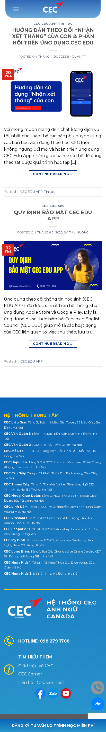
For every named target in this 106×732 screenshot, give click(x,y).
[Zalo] (53, 693)
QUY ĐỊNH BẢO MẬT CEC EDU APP (53, 215)
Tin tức (65, 23)
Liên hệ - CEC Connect (41, 682)
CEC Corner (30, 674)
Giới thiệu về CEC (35, 665)
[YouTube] (66, 693)
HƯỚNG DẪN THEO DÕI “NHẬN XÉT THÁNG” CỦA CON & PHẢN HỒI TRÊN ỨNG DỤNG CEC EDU (53, 36)
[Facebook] (40, 693)
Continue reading (53, 174)
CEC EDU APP (44, 23)
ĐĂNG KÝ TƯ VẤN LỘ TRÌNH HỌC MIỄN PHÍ (53, 725)
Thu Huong (79, 232)
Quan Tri (79, 56)
